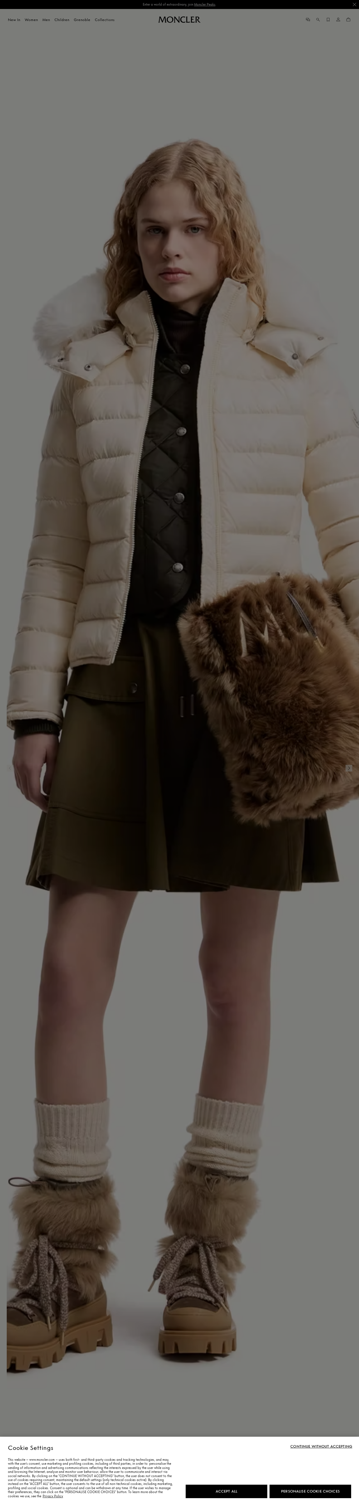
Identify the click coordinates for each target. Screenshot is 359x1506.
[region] (179, 1471)
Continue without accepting (321, 1446)
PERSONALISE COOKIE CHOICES (310, 1491)
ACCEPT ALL (226, 1491)
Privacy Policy (53, 1496)
